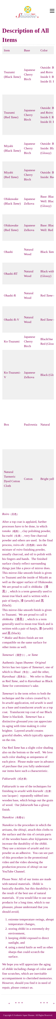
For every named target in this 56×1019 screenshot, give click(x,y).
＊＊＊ (19, 1003)
